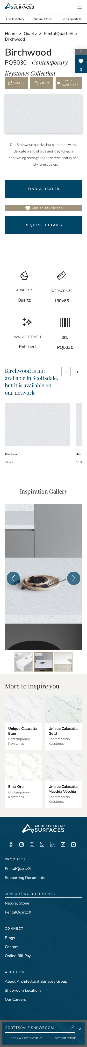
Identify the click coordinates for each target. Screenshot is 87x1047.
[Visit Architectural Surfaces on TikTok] (63, 845)
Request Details (43, 225)
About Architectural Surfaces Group (36, 981)
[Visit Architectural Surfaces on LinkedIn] (52, 845)
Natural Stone (43, 19)
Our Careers (15, 999)
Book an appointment (26, 1038)
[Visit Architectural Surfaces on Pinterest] (11, 845)
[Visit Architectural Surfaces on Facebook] (21, 845)
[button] (80, 7)
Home (11, 34)
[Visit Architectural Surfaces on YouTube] (73, 845)
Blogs (10, 938)
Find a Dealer (43, 189)
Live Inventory (15, 19)
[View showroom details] (73, 1027)
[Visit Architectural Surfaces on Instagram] (32, 845)
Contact (11, 947)
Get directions (65, 1038)
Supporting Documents (25, 877)
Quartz (30, 34)
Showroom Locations (23, 990)
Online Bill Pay (18, 956)
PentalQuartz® (71, 19)
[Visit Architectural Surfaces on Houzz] (42, 845)
